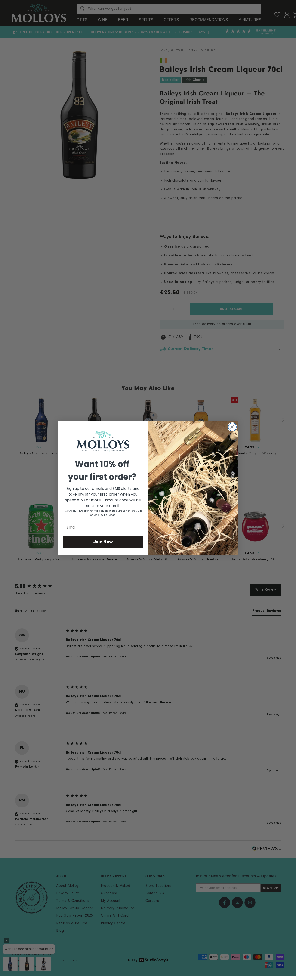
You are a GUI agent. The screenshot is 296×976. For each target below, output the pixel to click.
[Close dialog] (232, 427)
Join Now (103, 542)
